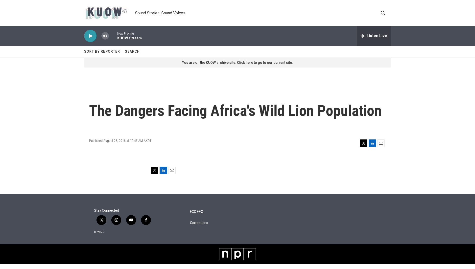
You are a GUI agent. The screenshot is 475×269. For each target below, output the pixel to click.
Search (132, 51)
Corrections (199, 223)
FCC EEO (196, 212)
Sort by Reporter (102, 51)
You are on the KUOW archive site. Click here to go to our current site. (237, 63)
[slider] (113, 35)
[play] (90, 36)
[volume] (105, 36)
